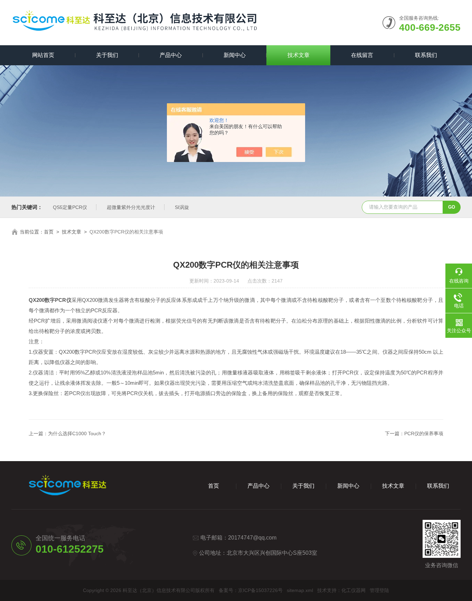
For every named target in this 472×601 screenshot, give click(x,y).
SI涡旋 (182, 207)
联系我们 (426, 55)
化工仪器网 (353, 590)
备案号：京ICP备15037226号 (251, 590)
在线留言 (362, 55)
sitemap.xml (300, 590)
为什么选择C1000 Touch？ (77, 433)
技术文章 (298, 55)
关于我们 (107, 55)
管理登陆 (379, 590)
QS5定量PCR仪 (70, 207)
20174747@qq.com (252, 538)
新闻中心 (235, 55)
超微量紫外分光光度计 (131, 207)
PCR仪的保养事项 (423, 433)
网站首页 (43, 55)
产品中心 (171, 55)
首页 (49, 232)
